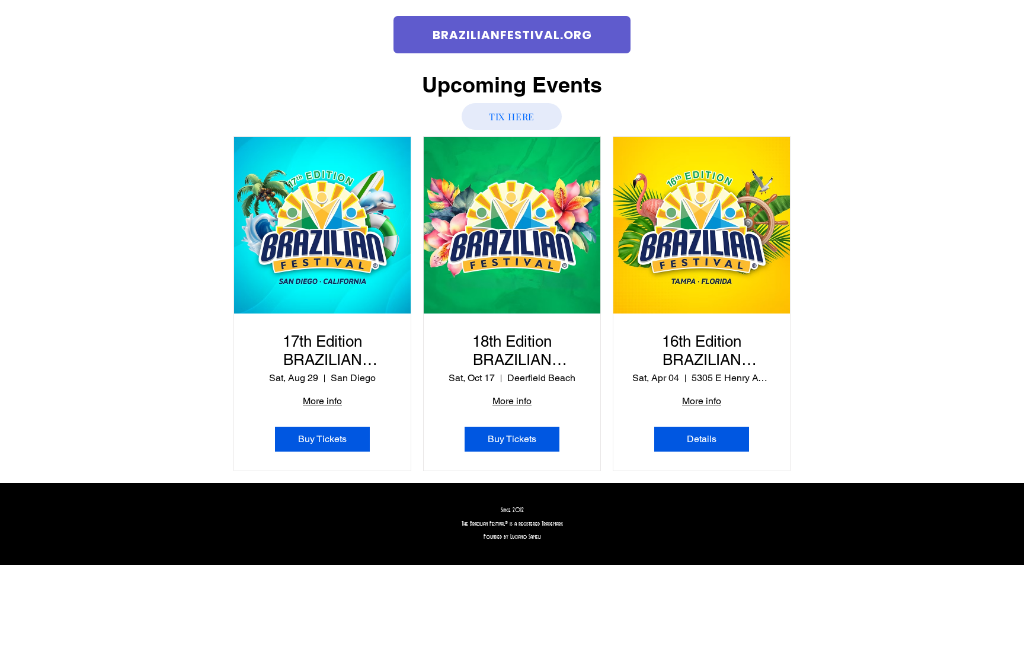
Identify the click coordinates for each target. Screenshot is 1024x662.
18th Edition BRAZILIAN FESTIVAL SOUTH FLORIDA (512, 350)
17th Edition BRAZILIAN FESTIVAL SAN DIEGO (323, 350)
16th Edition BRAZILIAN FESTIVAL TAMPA (701, 350)
